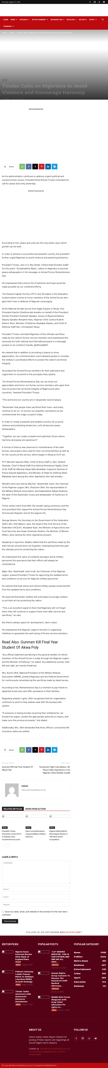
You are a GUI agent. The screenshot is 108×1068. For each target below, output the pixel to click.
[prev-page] (3, 845)
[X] (99, 2)
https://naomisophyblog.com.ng (33, 790)
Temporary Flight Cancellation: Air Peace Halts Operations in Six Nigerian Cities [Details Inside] (54, 770)
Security (83, 19)
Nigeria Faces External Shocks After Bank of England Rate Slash (23, 957)
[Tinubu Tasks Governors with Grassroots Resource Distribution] (7, 994)
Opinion (55, 965)
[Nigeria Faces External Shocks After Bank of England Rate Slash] (7, 954)
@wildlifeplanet (71, 932)
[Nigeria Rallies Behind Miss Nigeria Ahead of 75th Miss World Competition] (59, 822)
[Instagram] (95, 2)
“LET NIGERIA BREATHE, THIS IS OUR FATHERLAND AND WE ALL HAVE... (60, 957)
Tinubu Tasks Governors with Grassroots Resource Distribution (23, 996)
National (55, 989)
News (13, 19)
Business (24, 19)
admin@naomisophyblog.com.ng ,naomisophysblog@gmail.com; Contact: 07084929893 (49, 1051)
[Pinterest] (41, 166)
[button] (102, 19)
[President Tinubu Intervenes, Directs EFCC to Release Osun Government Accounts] (12, 822)
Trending (7, 26)
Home (5, 19)
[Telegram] (54, 166)
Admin (7, 99)
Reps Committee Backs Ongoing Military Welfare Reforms (36, 834)
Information (56, 19)
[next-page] (8, 845)
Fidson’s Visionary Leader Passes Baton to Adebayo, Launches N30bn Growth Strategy (24, 976)
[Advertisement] (73, 10)
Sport (92, 19)
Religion (70, 19)
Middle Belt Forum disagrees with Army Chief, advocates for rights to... (60, 1002)
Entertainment (39, 19)
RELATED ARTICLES (13, 809)
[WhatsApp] (22, 166)
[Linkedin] (48, 166)
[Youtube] (104, 2)
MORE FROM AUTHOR (35, 809)
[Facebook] (90, 2)
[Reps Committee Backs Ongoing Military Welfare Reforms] (36, 822)
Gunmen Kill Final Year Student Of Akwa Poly (17, 768)
